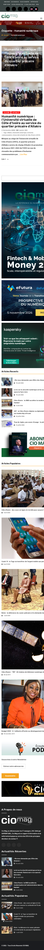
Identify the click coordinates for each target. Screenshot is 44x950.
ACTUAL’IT (15, 112)
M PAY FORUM (6, 4)
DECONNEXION (15, 1)
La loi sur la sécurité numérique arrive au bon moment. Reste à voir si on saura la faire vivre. (27, 872)
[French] (36, 9)
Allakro (9, 132)
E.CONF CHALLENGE (29, 4)
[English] (32, 9)
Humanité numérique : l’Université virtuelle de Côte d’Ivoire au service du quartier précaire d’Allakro (22, 57)
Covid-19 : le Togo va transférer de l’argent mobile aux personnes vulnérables (25, 916)
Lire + (4, 159)
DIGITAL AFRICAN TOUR (17, 4)
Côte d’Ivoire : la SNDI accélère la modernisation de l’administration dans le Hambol (28, 885)
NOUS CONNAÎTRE (24, 1)
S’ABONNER (7, 1)
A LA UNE (6, 112)
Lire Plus (23, 154)
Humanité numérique (20, 132)
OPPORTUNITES (34, 1)
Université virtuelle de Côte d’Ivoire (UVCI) (26, 135)
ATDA (37, 4)
